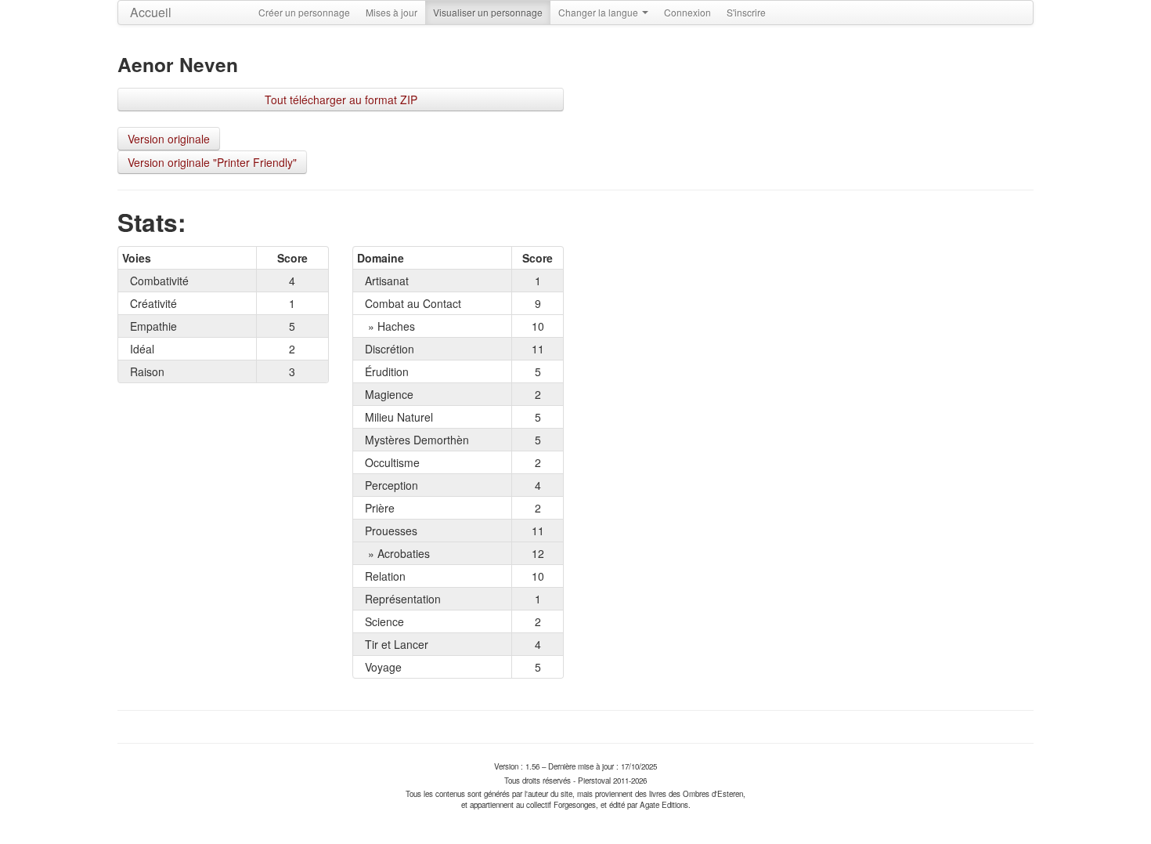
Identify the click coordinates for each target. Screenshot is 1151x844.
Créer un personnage (304, 12)
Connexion (687, 12)
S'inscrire (746, 12)
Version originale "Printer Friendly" (212, 162)
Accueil (150, 12)
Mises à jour (391, 12)
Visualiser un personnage (488, 12)
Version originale (169, 139)
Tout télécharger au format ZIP (341, 99)
